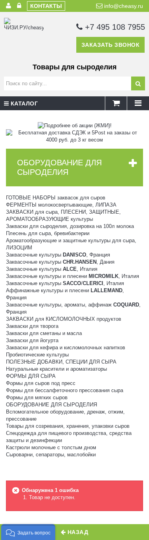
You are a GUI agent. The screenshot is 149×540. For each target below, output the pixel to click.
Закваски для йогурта (32, 340)
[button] (28, 532)
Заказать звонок (110, 45)
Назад (77, 532)
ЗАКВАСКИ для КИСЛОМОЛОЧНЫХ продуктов (63, 319)
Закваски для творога (32, 326)
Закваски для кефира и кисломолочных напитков (65, 347)
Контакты (46, 6)
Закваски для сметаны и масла (44, 333)
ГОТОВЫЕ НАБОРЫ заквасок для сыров (55, 198)
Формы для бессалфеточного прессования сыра (64, 390)
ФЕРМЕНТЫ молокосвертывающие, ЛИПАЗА (61, 205)
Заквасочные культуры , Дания (60, 262)
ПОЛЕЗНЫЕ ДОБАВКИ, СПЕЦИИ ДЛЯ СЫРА (61, 362)
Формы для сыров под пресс (40, 383)
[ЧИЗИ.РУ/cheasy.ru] (24, 37)
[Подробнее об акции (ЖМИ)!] (75, 125)
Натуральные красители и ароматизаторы (56, 369)
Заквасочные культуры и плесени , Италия (72, 276)
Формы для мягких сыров (37, 397)
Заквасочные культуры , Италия (51, 269)
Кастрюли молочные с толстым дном (51, 447)
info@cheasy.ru (123, 6)
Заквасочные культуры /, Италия (65, 283)
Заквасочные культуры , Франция (58, 255)
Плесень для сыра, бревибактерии (47, 233)
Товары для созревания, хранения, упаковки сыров (68, 426)
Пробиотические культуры (37, 355)
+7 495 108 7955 (114, 27)
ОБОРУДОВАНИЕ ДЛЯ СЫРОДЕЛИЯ (51, 405)
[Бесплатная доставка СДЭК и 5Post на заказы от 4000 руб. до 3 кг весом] (74, 136)
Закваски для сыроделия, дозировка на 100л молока (70, 226)
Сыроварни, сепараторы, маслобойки (51, 455)
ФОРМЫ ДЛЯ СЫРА (31, 376)
